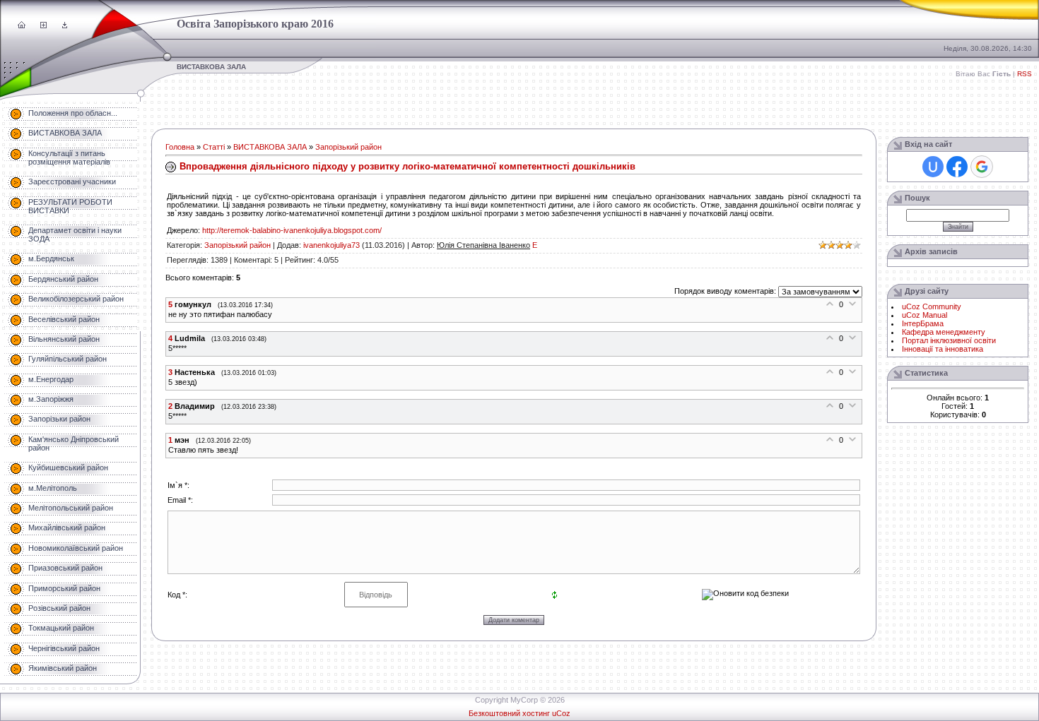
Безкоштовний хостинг (509, 713)
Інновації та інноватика (942, 349)
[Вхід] (64, 25)
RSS (1024, 74)
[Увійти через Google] (981, 166)
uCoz (561, 713)
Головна (179, 147)
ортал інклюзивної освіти (952, 340)
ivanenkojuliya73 (331, 245)
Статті (214, 147)
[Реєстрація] (43, 25)
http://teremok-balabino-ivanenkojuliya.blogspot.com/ (292, 230)
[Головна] (21, 25)
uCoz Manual (924, 315)
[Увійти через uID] (933, 166)
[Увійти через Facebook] (957, 166)
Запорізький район (348, 147)
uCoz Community (931, 306)
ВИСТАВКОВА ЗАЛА (270, 147)
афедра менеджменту (945, 332)
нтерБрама (924, 323)
